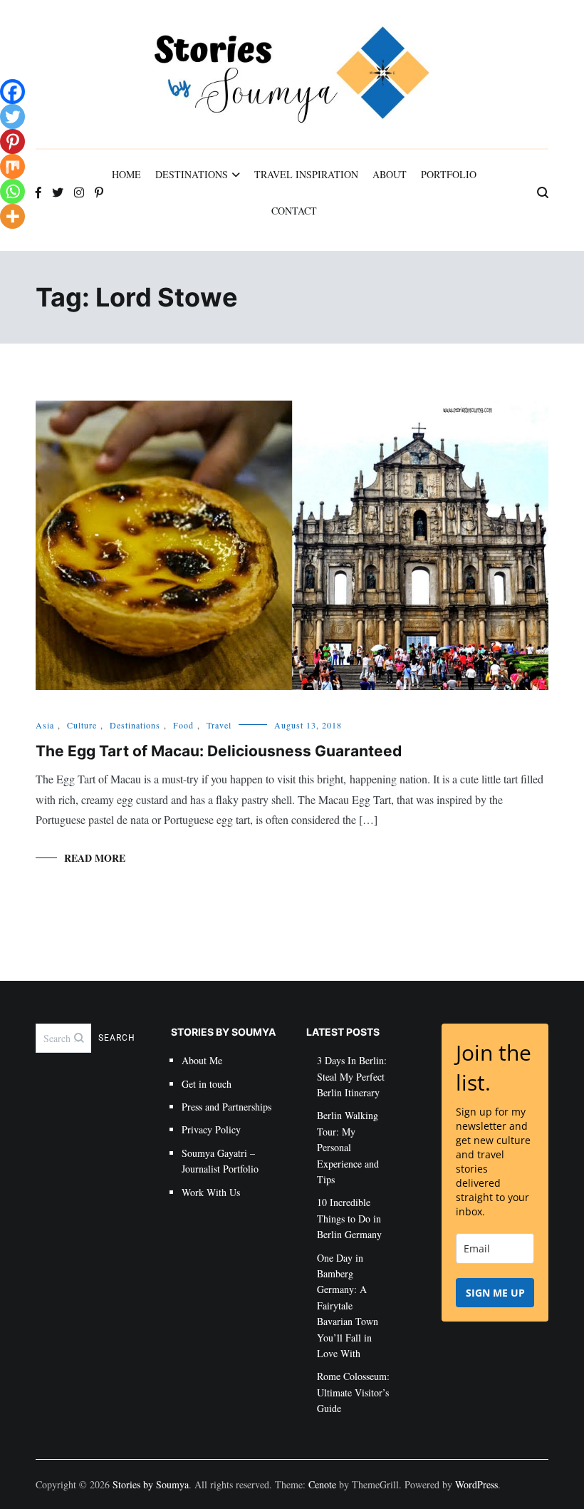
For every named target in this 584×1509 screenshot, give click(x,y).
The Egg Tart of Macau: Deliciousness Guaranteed (219, 751)
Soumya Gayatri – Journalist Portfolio (220, 1160)
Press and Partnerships (226, 1106)
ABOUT (389, 174)
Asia (45, 725)
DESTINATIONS (191, 174)
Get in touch (206, 1084)
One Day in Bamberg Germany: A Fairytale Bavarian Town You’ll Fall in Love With (347, 1305)
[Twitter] (12, 116)
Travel (219, 725)
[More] (12, 216)
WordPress (476, 1484)
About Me (202, 1060)
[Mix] (12, 166)
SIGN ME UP (495, 1292)
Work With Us (211, 1192)
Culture (82, 725)
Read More (94, 857)
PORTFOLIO (448, 174)
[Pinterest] (12, 141)
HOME (126, 174)
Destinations (135, 725)
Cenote (322, 1484)
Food (183, 725)
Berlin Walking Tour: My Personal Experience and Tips (348, 1147)
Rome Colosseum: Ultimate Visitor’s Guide (353, 1392)
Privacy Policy (211, 1129)
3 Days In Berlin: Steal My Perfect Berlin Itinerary (352, 1076)
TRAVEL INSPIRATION (306, 174)
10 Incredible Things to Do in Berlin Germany (349, 1218)
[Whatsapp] (12, 191)
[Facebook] (12, 91)
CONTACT (294, 210)
